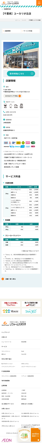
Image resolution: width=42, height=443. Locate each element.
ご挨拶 (23, 390)
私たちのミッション (7, 363)
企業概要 (4, 390)
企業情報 (4, 385)
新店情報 (23, 342)
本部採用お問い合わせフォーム (10, 421)
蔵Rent (4, 354)
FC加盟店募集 (6, 371)
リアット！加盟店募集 (27, 376)
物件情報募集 (6, 380)
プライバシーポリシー (8, 426)
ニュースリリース (6, 342)
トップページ (6, 332)
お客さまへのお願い (27, 404)
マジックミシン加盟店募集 (9, 376)
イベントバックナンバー (8, 366)
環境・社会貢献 (6, 396)
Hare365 (23, 354)
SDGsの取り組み (7, 359)
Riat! (22, 351)
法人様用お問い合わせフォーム (30, 413)
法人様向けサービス (8, 404)
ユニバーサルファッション (28, 366)
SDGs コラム (25, 363)
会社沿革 (23, 393)
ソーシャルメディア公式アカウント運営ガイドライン (30, 426)
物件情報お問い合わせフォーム (30, 416)
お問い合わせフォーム (8, 413)
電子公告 (23, 396)
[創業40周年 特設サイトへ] (29, 435)
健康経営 (23, 399)
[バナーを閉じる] (39, 428)
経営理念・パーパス (7, 393)
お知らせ (4, 337)
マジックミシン (6, 351)
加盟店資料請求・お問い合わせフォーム (11, 417)
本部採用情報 (5, 399)
